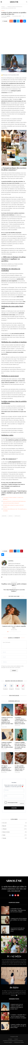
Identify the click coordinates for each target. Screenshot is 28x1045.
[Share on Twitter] (18, 21)
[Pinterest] (15, 895)
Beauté (14, 825)
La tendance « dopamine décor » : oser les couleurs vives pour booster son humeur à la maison (21, 720)
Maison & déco (14, 832)
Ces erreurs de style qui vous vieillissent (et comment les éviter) (17, 929)
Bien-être (4, 515)
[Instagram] (10, 895)
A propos (10, 1039)
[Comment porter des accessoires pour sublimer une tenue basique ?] (5, 920)
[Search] (26, 2)
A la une (14, 822)
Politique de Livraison (19, 1042)
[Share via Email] (24, 21)
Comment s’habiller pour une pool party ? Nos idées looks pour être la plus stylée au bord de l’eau (20, 745)
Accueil (3, 6)
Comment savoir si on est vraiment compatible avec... (14, 626)
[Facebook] (13, 895)
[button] (2, 615)
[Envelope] (18, 895)
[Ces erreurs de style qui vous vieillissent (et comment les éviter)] (5, 929)
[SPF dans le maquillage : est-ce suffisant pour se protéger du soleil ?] (7, 758)
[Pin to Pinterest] (21, 21)
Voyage (14, 838)
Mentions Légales (8, 1042)
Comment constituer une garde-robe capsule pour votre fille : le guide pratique (7, 745)
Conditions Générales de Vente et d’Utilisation (13, 1040)
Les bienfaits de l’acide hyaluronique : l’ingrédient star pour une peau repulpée (18, 910)
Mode (14, 835)
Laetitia (8, 16)
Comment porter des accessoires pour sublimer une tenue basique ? (18, 920)
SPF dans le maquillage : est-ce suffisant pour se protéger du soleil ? (6, 768)
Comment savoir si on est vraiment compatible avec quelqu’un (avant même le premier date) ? (7, 721)
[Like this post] (11, 21)
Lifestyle (10, 515)
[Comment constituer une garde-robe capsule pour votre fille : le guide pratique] (7, 735)
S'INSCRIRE (14, 807)
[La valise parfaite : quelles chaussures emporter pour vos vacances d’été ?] (21, 758)
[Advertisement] (14, 38)
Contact (16, 1039)
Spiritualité (17, 515)
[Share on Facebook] (14, 21)
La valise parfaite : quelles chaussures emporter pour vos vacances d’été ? (20, 768)
